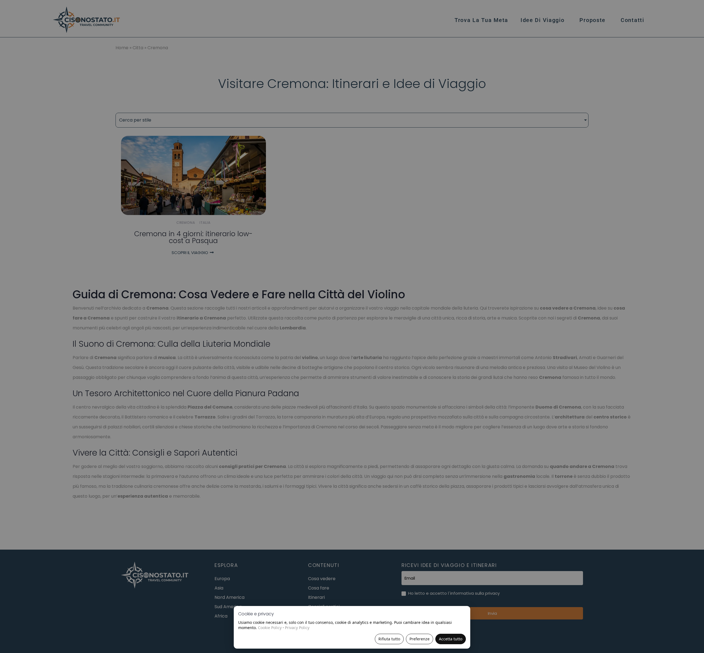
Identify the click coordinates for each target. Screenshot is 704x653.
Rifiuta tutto (389, 638)
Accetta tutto (450, 638)
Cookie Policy (270, 627)
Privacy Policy (297, 627)
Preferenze (419, 638)
